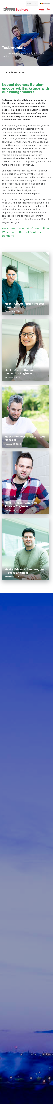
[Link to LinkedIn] (48, 9)
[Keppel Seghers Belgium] (15, 9)
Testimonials (19, 72)
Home (7, 72)
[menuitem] (31, 3)
